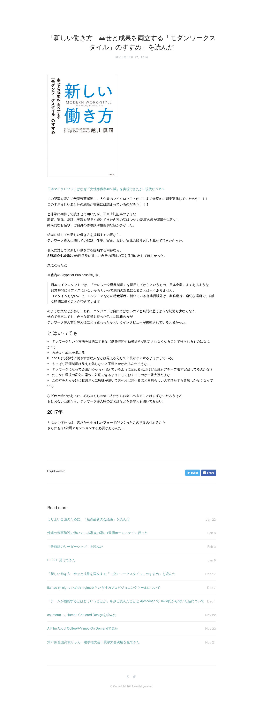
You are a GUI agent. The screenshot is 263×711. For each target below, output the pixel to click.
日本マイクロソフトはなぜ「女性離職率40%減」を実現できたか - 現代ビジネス (106, 188)
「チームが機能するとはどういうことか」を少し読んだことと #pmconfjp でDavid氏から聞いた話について (131, 601)
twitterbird (134, 676)
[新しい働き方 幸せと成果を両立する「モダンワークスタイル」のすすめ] (82, 179)
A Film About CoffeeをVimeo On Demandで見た (131, 628)
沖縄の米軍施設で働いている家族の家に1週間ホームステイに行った (131, 532)
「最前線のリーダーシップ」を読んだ (131, 546)
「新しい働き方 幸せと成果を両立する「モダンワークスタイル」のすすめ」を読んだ (131, 573)
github (127, 676)
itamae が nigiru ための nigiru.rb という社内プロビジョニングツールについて (131, 587)
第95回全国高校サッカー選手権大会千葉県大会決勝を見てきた (131, 642)
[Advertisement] (122, 442)
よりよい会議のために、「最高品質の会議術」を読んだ (131, 519)
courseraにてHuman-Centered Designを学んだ (131, 614)
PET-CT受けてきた (131, 560)
